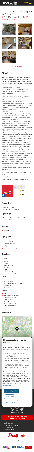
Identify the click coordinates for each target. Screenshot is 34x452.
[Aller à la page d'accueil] (10, 3)
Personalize (10, 397)
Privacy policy (7, 385)
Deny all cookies (11, 403)
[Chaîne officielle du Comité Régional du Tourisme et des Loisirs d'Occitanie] (22, 409)
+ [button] (3, 318)
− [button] (3, 320)
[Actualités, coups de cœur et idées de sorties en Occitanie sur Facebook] (17, 409)
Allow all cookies (11, 391)
